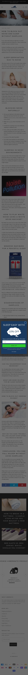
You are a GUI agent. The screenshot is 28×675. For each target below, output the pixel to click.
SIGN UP (14, 345)
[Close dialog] (25, 323)
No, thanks (14, 351)
